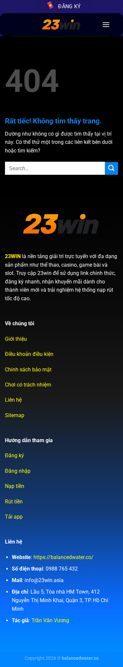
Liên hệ (13, 400)
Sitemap (14, 415)
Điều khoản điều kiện (29, 354)
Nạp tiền (14, 486)
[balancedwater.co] (61, 24)
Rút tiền (14, 501)
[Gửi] (111, 168)
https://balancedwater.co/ (63, 557)
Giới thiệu (16, 339)
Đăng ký (14, 455)
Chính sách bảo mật (28, 369)
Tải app (14, 517)
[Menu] (106, 24)
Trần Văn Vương (50, 620)
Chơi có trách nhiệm (28, 385)
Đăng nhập (18, 471)
